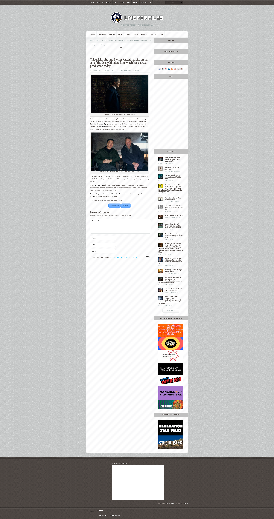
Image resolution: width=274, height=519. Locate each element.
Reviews (135, 2)
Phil (97, 70)
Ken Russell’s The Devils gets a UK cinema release (173, 290)
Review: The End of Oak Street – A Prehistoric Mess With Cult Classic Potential (173, 226)
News (128, 2)
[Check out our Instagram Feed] (181, 69)
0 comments (136, 70)
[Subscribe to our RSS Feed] (172, 69)
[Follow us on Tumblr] (178, 69)
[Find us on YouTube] (175, 69)
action (96, 40)
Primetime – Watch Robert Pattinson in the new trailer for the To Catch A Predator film (170, 260)
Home (92, 2)
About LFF (100, 2)
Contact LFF (103, 515)
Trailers (144, 2)
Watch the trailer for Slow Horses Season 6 (173, 199)
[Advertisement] (120, 51)
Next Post (126, 205)
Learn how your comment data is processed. (126, 257)
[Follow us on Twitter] (163, 69)
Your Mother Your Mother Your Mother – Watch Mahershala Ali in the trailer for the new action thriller (170, 280)
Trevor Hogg (174, 217)
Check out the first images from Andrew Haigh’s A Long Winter (173, 235)
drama (118, 70)
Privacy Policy (115, 515)
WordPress (185, 503)
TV (150, 2)
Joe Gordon (168, 211)
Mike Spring (168, 194)
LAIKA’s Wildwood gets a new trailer (172, 168)
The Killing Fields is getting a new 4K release (173, 270)
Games (122, 2)
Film (115, 2)
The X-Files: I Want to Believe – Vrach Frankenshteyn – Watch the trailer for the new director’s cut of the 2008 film (170, 300)
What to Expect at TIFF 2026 (174, 215)
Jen (165, 230)
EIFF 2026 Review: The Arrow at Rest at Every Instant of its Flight (174, 207)
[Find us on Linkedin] (169, 69)
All (114, 70)
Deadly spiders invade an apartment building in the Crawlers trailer (172, 159)
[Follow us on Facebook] (159, 69)
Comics (108, 2)
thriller (129, 70)
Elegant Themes (170, 503)
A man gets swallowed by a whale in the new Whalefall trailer (173, 177)
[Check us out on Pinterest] (166, 69)
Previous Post (114, 205)
